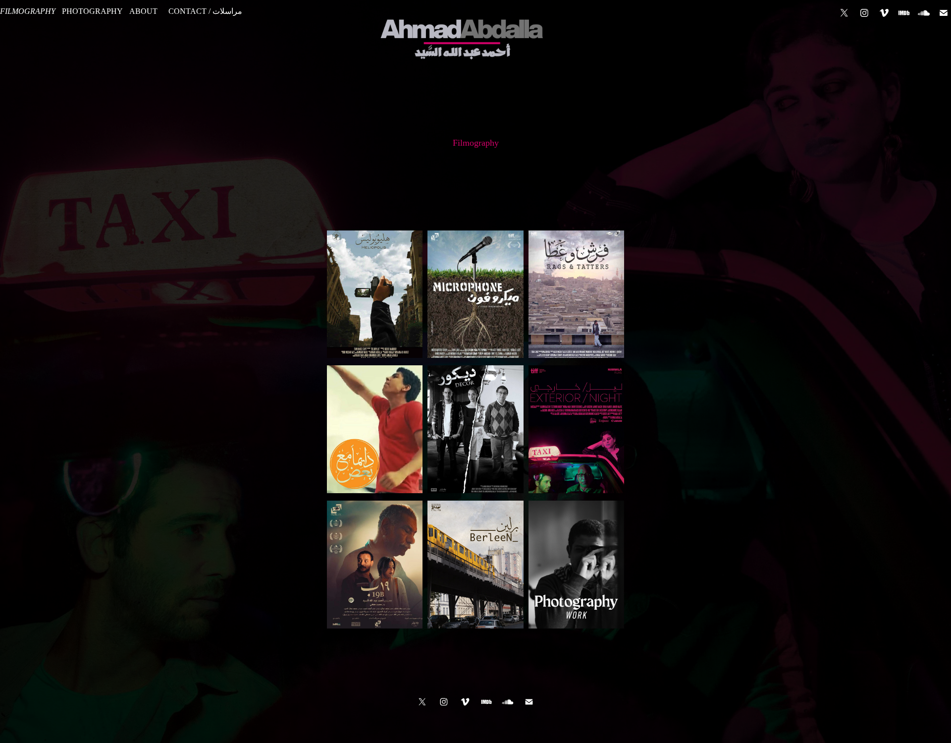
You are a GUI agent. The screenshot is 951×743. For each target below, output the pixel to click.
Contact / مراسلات (205, 11)
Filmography (27, 11)
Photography (92, 11)
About (143, 11)
